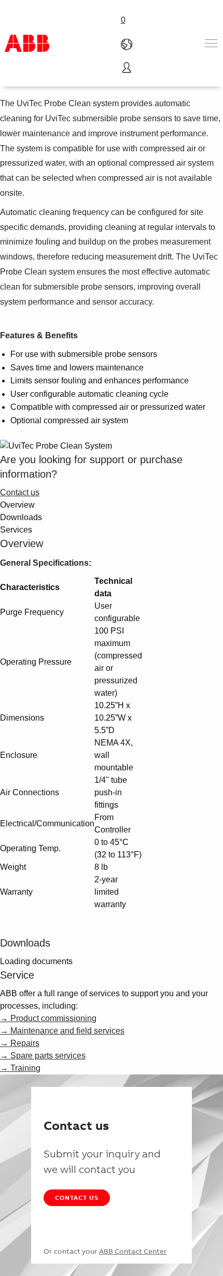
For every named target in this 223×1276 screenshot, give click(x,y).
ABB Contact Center (133, 1251)
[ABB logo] (27, 43)
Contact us (77, 1197)
